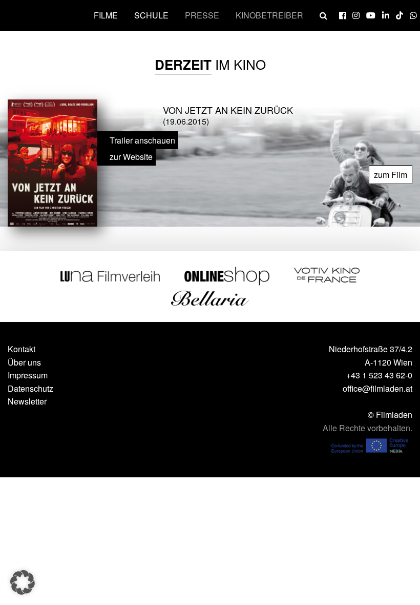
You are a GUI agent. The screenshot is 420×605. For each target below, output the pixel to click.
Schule (151, 15)
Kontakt (21, 349)
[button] (22, 582)
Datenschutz (30, 388)
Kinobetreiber (269, 15)
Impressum (28, 375)
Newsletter (27, 401)
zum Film (390, 174)
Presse (202, 15)
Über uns (24, 362)
